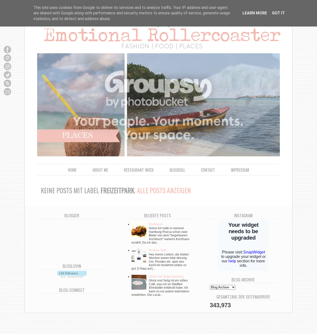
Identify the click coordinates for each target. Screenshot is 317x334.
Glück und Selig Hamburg (166, 276)
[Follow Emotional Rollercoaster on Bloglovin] (72, 276)
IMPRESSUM (240, 170)
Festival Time (158, 250)
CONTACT (208, 170)
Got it (278, 13)
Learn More (254, 13)
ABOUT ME (100, 170)
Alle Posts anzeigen (164, 190)
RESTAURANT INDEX (139, 170)
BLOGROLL (177, 170)
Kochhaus (155, 224)
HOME (72, 170)
